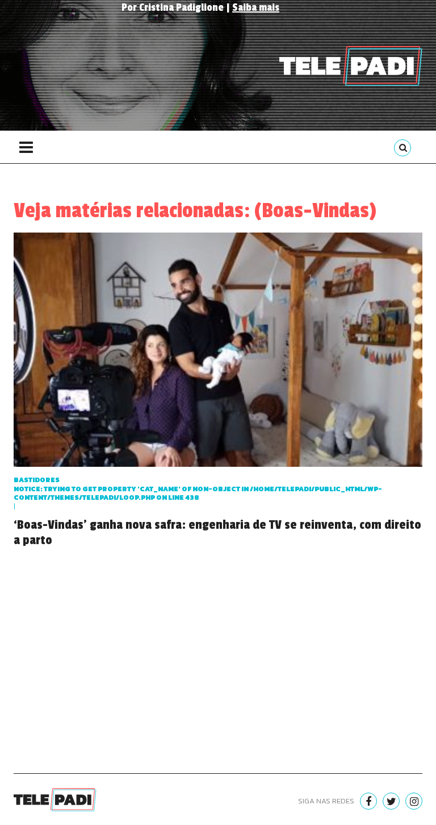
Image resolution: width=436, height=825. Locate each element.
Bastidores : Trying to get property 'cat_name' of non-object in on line (198, 489)
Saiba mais (255, 7)
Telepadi (350, 65)
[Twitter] (391, 801)
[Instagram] (413, 801)
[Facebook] (368, 801)
